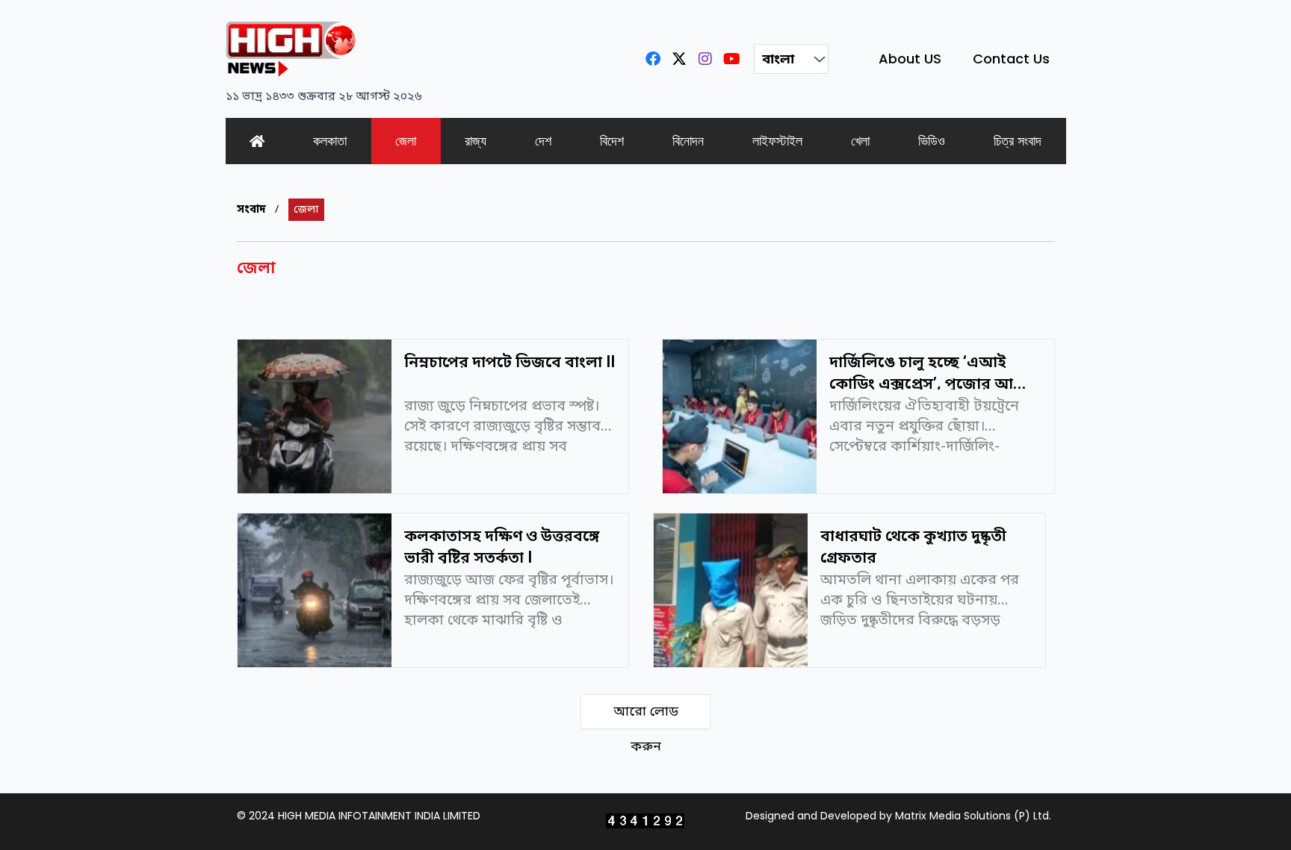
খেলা (860, 140)
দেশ (543, 140)
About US (910, 58)
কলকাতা (330, 140)
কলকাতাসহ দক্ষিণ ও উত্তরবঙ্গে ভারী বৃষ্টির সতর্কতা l (501, 545)
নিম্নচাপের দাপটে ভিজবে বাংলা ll (509, 363)
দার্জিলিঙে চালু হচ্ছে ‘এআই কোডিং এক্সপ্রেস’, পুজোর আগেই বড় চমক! (933, 371)
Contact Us (1011, 58)
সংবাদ (251, 209)
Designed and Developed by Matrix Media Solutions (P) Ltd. (898, 815)
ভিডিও (931, 140)
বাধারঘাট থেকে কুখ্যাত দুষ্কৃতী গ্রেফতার (913, 545)
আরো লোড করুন (645, 716)
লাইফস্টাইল (777, 140)
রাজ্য (475, 140)
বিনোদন (688, 140)
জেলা (405, 140)
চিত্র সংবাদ (1017, 140)
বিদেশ (612, 140)
